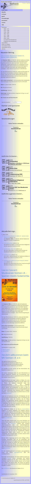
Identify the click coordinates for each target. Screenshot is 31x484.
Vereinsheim (7, 448)
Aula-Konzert (6, 351)
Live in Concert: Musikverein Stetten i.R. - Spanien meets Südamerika (13, 56)
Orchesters (13, 423)
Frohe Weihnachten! (8, 243)
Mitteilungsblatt (6, 350)
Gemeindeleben (25, 409)
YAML (28, 480)
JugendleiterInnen (18, 452)
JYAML (22, 480)
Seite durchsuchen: (6, 102)
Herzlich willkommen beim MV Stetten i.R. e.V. (15, 356)
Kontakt (9, 458)
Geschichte (9, 393)
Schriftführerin (6, 468)
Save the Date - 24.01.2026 (10, 249)
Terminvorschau (7, 254)
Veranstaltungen (8, 417)
